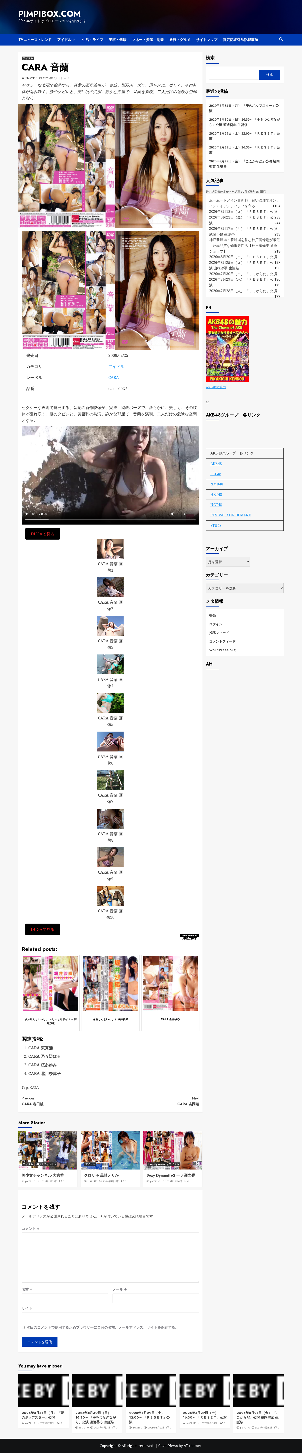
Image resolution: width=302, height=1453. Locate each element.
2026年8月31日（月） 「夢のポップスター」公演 (244, 108)
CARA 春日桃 (33, 1101)
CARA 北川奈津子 (44, 1073)
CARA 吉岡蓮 (188, 1101)
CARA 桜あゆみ (42, 1064)
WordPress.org (222, 650)
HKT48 (216, 494)
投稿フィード (219, 632)
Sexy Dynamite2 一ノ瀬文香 (171, 1175)
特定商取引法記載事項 (240, 39)
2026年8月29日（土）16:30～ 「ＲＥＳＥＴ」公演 (244, 150)
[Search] (281, 39)
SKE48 (215, 474)
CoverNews (168, 1445)
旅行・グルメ (180, 39)
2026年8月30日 (156, 1427)
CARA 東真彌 (40, 1047)
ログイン (215, 624)
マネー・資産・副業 (148, 39)
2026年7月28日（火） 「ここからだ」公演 (243, 290)
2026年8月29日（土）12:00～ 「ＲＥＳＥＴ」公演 (244, 136)
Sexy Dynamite (156, 1164)
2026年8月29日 (264, 1427)
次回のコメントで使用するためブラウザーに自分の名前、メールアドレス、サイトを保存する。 (103, 1327)
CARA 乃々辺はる (44, 1056)
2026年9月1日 (48, 1423)
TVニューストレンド (35, 39)
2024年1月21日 (111, 1181)
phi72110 (31, 78)
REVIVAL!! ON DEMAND (230, 515)
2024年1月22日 (48, 1181)
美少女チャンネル (46, 1164)
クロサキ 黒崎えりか (101, 1175)
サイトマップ (206, 39)
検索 (210, 58)
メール (120, 1289)
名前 (27, 1289)
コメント (31, 1228)
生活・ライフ (92, 39)
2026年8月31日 (102, 1427)
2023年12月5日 (52, 78)
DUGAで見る (42, 533)
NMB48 (216, 484)
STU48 (215, 525)
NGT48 (216, 504)
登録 (212, 615)
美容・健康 (117, 39)
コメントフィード (222, 641)
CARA (113, 377)
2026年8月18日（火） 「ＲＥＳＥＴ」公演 (243, 211)
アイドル (64, 39)
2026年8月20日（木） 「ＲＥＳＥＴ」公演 (243, 256)
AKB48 (216, 463)
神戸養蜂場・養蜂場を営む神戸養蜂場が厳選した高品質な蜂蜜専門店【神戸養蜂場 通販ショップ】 (244, 245)
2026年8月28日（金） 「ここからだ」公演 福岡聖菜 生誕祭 (244, 164)
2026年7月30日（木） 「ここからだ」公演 (243, 273)
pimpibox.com (49, 14)
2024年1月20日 (173, 1181)
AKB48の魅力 (216, 387)
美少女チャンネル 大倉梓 (43, 1175)
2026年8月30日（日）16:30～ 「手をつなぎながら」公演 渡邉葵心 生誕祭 (244, 122)
